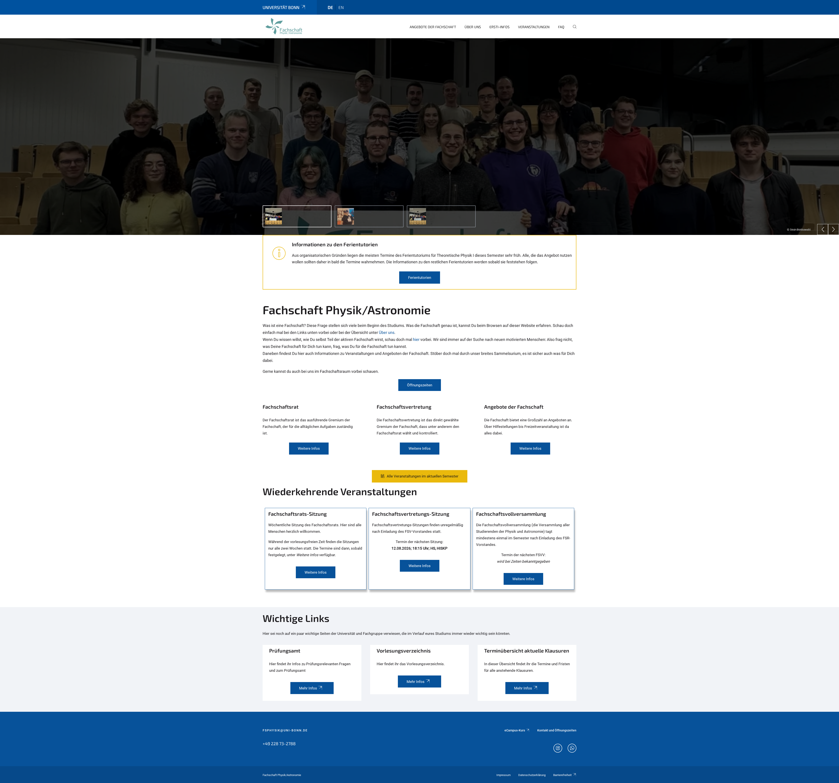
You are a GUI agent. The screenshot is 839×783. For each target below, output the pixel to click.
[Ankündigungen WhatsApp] (572, 748)
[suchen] (572, 29)
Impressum (503, 775)
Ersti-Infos (499, 27)
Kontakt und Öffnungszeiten (556, 730)
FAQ (561, 27)
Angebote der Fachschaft (433, 27)
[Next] (833, 229)
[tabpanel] (419, 136)
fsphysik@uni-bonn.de (285, 730)
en (341, 7)
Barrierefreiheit (562, 775)
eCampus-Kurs (514, 730)
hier (416, 339)
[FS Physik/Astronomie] (284, 26)
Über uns (473, 27)
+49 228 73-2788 (279, 743)
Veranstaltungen (534, 27)
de (330, 7)
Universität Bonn (281, 7)
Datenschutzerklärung (532, 775)
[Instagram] (557, 748)
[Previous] (822, 229)
